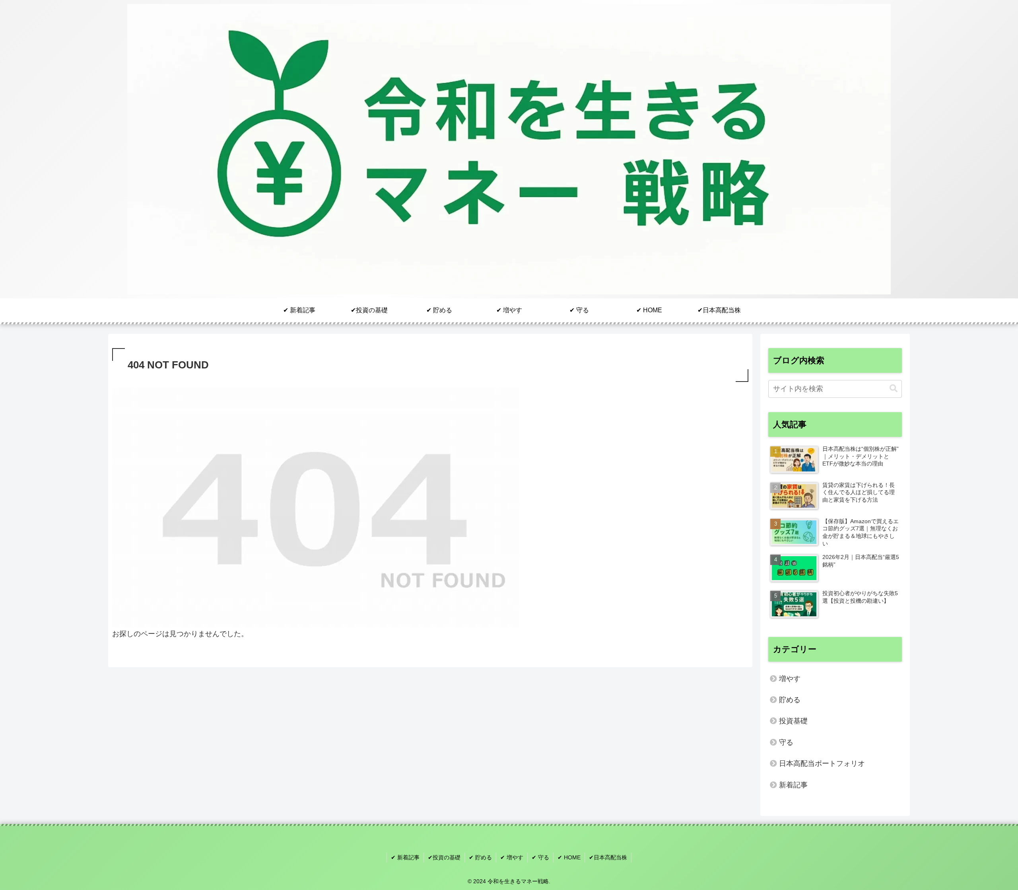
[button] (893, 388)
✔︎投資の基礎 (444, 857)
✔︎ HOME (569, 857)
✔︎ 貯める (480, 857)
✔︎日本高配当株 (608, 857)
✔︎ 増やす (511, 857)
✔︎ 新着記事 (405, 857)
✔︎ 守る (540, 857)
